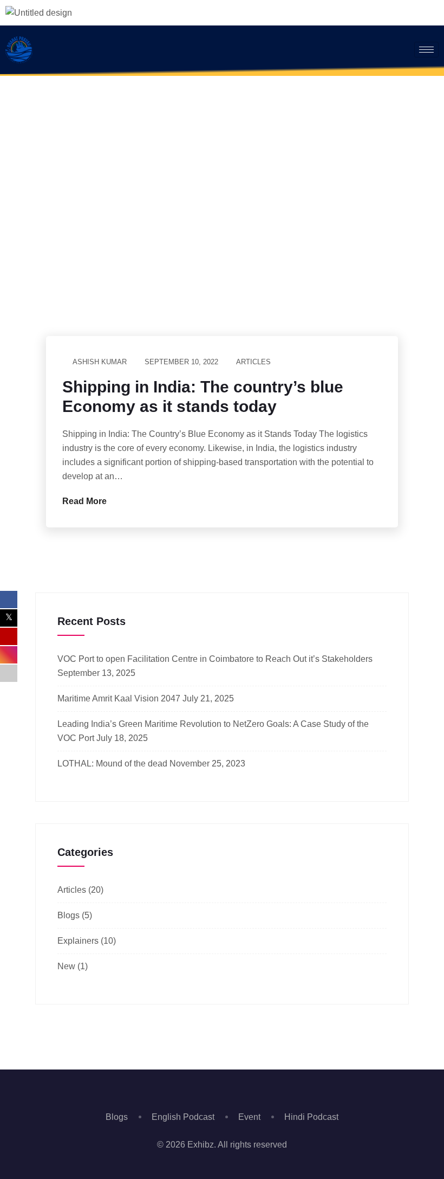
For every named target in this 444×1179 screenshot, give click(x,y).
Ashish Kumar (100, 362)
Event (249, 1117)
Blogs (68, 915)
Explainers (78, 940)
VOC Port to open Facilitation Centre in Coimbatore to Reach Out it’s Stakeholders (215, 658)
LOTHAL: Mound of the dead (112, 763)
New (66, 966)
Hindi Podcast (311, 1117)
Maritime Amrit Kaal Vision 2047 (118, 698)
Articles (253, 362)
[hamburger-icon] (426, 49)
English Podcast (183, 1117)
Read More (85, 501)
